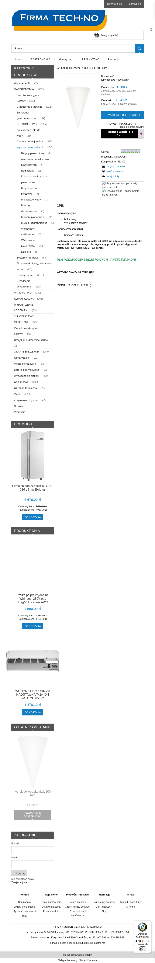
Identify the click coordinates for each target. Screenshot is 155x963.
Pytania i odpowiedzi (24, 911)
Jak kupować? (104, 906)
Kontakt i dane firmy (130, 902)
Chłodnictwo (21, 381)
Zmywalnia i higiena (26, 400)
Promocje (19, 411)
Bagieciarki (27, 170)
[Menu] (149, 922)
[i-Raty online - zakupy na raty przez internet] (123, 185)
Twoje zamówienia (51, 902)
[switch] (142, 948)
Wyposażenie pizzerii (26, 375)
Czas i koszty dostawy (77, 906)
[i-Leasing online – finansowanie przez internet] (123, 192)
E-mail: (15, 843)
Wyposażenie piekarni (30, 147)
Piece (17, 393)
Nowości (19, 406)
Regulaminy (24, 902)
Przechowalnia (51, 911)
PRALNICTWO (23, 292)
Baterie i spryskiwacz (26, 369)
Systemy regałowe (28, 257)
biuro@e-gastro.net (94, 942)
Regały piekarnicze (32, 153)
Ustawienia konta (51, 906)
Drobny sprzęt (25, 274)
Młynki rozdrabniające (34, 222)
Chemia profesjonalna (30, 141)
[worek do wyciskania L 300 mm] (78, 106)
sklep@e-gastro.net (69, 942)
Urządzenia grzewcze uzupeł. (31, 339)
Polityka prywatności (104, 902)
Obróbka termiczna (25, 387)
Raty (24, 916)
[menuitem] (18, 59)
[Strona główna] (59, 20)
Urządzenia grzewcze (29, 106)
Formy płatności (77, 902)
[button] (113, 166)
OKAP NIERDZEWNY (27, 351)
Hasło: (15, 857)
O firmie (130, 906)
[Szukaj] (139, 48)
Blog (104, 911)
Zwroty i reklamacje (24, 906)
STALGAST (120, 156)
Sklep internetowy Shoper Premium (77, 960)
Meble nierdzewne (25, 363)
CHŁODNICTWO (27, 124)
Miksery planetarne (32, 216)
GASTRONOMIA (24, 89)
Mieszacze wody (31, 199)
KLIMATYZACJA (23, 298)
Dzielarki (26, 251)
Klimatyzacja (21, 357)
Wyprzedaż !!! (22, 83)
